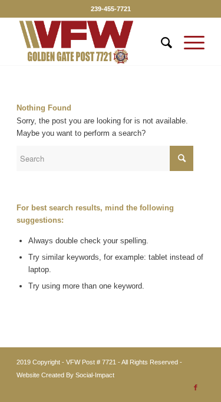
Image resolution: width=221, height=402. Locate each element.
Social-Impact (94, 374)
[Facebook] (195, 387)
